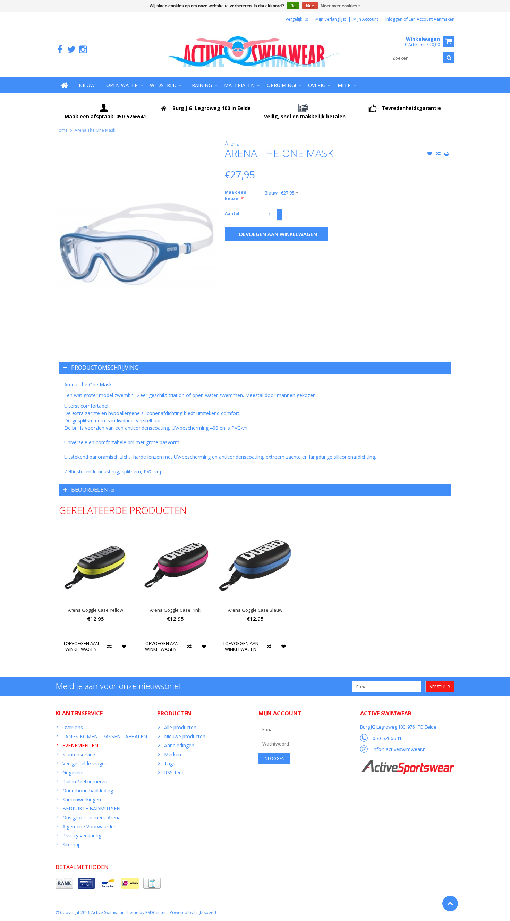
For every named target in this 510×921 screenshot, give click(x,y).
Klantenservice (78, 754)
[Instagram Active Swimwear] (82, 49)
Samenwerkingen (81, 799)
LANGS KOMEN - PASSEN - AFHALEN (104, 736)
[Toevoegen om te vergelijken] (438, 154)
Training (200, 85)
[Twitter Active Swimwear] (71, 49)
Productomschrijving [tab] (104, 367)
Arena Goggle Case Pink (175, 610)
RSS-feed (174, 772)
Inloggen (394, 19)
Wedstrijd (163, 85)
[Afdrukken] (446, 154)
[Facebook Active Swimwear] (60, 49)
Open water (122, 85)
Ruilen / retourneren (84, 781)
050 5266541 (387, 738)
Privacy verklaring (81, 835)
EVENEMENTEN (80, 745)
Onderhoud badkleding (87, 790)
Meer (344, 85)
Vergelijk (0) (297, 19)
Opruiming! (281, 85)
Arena (232, 143)
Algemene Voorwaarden (89, 826)
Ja (293, 5)
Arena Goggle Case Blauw (255, 610)
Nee (310, 5)
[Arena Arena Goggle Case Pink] (175, 565)
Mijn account (365, 19)
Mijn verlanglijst (330, 19)
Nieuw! (87, 85)
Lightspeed (205, 912)
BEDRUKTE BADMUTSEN (91, 808)
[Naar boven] (450, 903)
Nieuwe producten (184, 736)
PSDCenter (155, 912)
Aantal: (233, 213)
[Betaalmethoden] (64, 883)
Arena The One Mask (95, 130)
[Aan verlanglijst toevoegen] (430, 154)
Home (62, 130)
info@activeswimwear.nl (400, 749)
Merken (172, 754)
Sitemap (71, 844)
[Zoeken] (448, 57)
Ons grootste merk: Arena (91, 817)
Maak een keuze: (235, 195)
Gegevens (73, 772)
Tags (169, 763)
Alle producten (180, 727)
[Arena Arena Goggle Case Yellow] (95, 565)
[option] (95, 595)
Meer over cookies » (341, 5)
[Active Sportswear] (407, 763)
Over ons (72, 727)
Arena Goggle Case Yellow (95, 610)
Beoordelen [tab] (92, 489)
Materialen (239, 85)
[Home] (65, 85)
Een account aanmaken (431, 19)
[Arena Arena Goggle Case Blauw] (255, 565)
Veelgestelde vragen (85, 763)
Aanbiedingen (179, 745)
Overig (316, 85)
